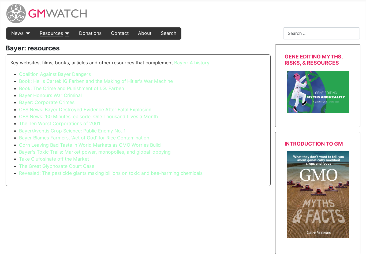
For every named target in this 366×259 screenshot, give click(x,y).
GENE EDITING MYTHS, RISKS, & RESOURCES (314, 59)
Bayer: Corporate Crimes (46, 102)
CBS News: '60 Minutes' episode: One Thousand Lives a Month (88, 116)
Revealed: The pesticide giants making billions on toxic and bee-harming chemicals (111, 173)
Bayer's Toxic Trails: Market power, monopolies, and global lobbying (95, 152)
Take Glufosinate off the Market (54, 159)
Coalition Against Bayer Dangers (55, 74)
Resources (51, 33)
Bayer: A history (192, 62)
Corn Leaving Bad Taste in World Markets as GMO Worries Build (90, 145)
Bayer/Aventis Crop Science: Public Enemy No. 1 (72, 131)
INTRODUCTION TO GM (314, 143)
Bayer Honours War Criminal (50, 95)
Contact (120, 33)
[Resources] (66, 33)
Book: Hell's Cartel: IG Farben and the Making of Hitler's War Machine (96, 81)
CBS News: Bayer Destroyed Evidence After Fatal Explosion (85, 109)
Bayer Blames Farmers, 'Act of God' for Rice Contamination (84, 137)
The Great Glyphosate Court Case (56, 166)
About (144, 33)
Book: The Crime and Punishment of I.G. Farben (71, 88)
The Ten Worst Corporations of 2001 (59, 123)
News (17, 33)
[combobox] (321, 33)
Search (168, 33)
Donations (90, 33)
